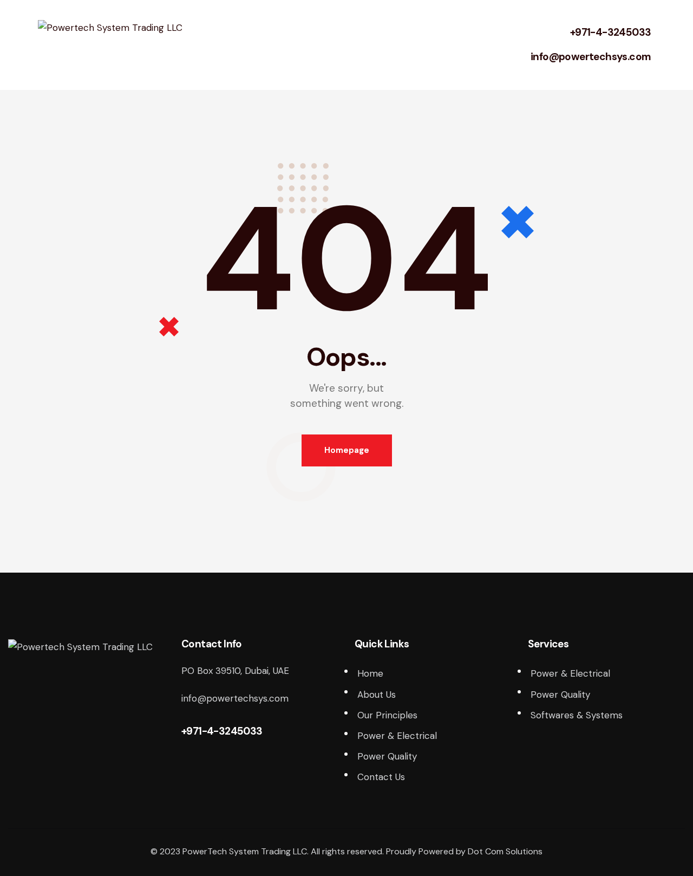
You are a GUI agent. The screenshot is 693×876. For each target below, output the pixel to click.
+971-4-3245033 (610, 32)
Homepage (346, 450)
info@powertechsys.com (591, 56)
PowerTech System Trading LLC (244, 851)
